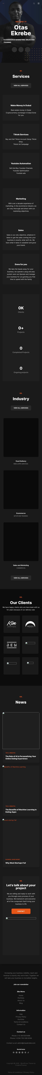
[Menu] (38, 3)
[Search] (34, 3)
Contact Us (21, 1024)
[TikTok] (28, 1052)
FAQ (21, 1014)
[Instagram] (21, 49)
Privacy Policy (21, 1017)
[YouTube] (22, 1052)
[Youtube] (27, 49)
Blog (21, 1003)
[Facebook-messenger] (14, 49)
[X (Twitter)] (16, 1052)
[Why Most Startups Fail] (21, 837)
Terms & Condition (14, 1072)
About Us (20, 1000)
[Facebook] (13, 1052)
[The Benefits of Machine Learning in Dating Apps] (21, 784)
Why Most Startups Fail (15, 863)
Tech (7, 753)
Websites (12, 753)
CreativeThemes (21, 1065)
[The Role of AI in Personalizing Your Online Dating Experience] (21, 730)
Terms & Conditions (21, 1022)
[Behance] (25, 1052)
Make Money (16, 859)
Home (21, 995)
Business (8, 859)
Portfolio (21, 998)
